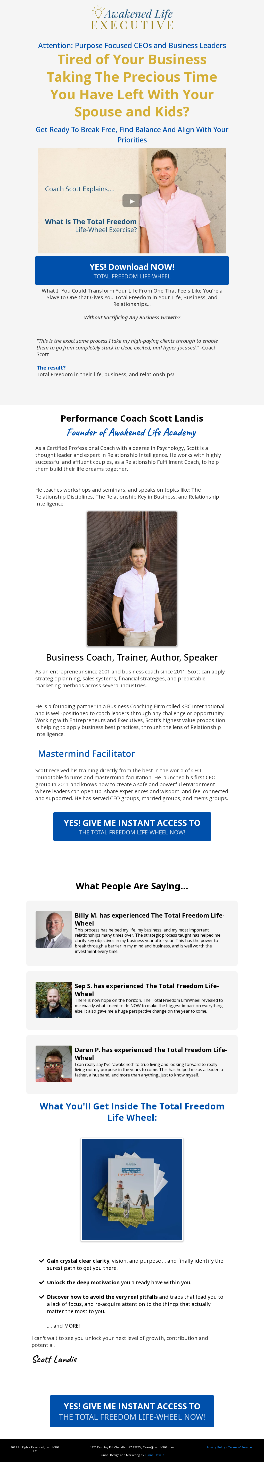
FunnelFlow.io (154, 1455)
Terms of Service (240, 1447)
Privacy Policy (216, 1447)
